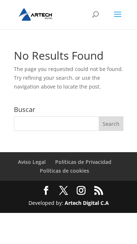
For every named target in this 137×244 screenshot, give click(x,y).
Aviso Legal (32, 161)
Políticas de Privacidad (83, 161)
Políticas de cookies (64, 170)
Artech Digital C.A (87, 202)
